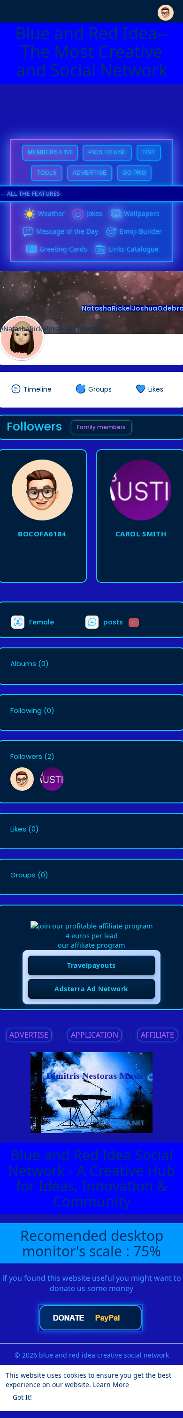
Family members (101, 427)
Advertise (90, 173)
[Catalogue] (100, 249)
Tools (47, 173)
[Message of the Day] (27, 231)
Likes (18, 829)
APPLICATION (94, 1035)
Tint (148, 152)
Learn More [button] (111, 1384)
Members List (50, 152)
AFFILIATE (157, 1035)
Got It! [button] (22, 1397)
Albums (23, 664)
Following (26, 710)
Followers (26, 756)
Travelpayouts (91, 965)
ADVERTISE (28, 1035)
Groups (23, 875)
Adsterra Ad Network (91, 988)
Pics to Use (107, 152)
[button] (165, 10)
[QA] (31, 249)
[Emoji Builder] (111, 231)
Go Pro (134, 173)
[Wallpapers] (115, 214)
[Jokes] (77, 214)
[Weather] (29, 214)
